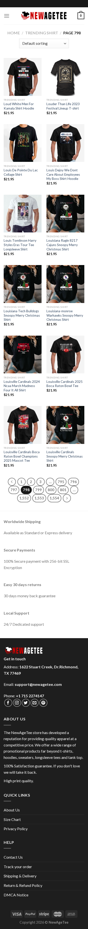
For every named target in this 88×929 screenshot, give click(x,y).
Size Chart (12, 819)
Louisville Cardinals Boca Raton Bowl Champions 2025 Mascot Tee (22, 456)
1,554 (54, 498)
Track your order (18, 866)
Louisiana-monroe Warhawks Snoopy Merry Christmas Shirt (64, 315)
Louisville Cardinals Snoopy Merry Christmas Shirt (64, 456)
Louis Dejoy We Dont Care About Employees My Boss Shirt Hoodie (63, 174)
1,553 (39, 498)
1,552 (24, 498)
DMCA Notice (16, 894)
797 (14, 489)
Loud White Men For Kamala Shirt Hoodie (19, 106)
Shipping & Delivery (20, 876)
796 (73, 481)
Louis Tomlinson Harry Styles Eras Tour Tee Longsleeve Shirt (20, 245)
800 (51, 489)
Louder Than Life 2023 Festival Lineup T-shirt (63, 106)
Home (13, 32)
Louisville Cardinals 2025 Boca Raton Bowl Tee (64, 384)
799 (38, 489)
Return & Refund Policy (23, 885)
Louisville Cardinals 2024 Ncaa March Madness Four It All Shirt (22, 386)
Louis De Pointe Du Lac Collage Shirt (21, 172)
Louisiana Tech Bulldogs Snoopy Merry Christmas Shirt (22, 315)
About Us (12, 810)
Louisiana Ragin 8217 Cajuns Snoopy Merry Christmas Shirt (62, 245)
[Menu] (7, 16)
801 (63, 489)
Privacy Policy (16, 828)
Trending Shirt (41, 32)
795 (61, 481)
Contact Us (13, 857)
